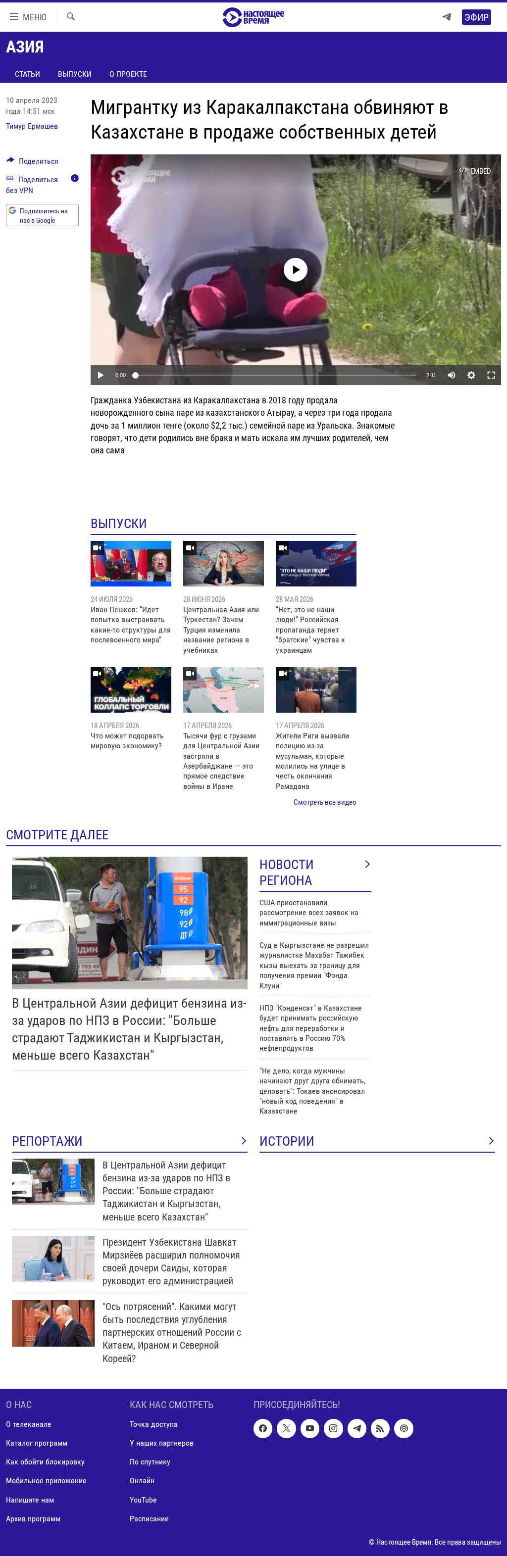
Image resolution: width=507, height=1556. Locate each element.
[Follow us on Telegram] (357, 1428)
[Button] (32, 163)
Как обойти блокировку (45, 1461)
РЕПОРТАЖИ (47, 1141)
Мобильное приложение (46, 1480)
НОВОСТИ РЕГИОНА (286, 872)
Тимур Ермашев (32, 126)
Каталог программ (36, 1443)
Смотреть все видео (325, 802)
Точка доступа (154, 1424)
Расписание (149, 1518)
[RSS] (380, 1428)
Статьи (27, 74)
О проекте (128, 74)
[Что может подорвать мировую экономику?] (131, 690)
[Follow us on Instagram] (333, 1428)
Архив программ (33, 1518)
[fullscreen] (491, 375)
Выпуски (75, 74)
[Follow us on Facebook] (263, 1428)
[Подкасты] (403, 1428)
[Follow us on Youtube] (310, 1428)
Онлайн (142, 1480)
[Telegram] (446, 17)
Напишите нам (30, 1499)
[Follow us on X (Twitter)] (286, 1428)
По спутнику (150, 1461)
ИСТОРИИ (286, 1141)
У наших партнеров (162, 1443)
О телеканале (28, 1424)
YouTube (143, 1499)
